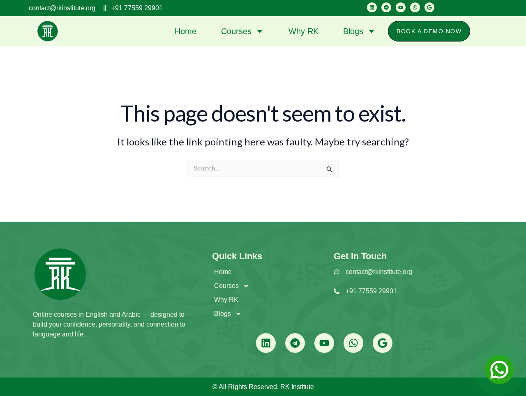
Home (185, 31)
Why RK (303, 31)
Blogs (353, 31)
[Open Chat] (499, 369)
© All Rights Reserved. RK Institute (263, 386)
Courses (236, 31)
